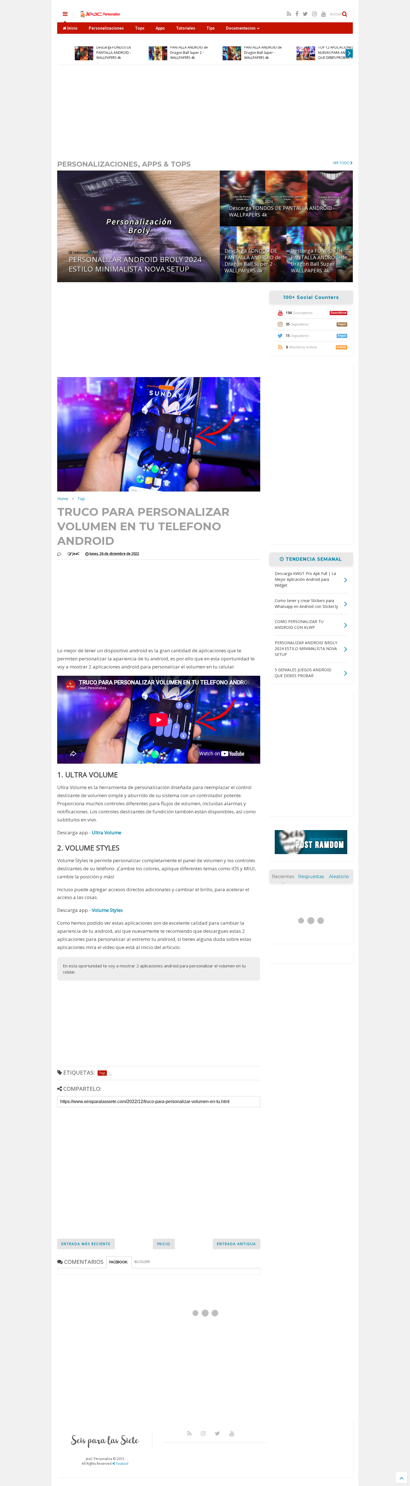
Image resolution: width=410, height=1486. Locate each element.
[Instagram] (314, 13)
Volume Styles (107, 910)
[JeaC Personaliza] (100, 15)
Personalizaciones (106, 28)
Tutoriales (185, 28)
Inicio (72, 28)
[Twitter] (305, 13)
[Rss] (289, 13)
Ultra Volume (106, 832)
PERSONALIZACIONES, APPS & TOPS (124, 164)
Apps (160, 28)
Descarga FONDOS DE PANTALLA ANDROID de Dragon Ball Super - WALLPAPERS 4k (249, 50)
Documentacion (240, 28)
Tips (210, 28)
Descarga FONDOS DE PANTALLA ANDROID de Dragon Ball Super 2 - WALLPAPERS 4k (175, 50)
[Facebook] (296, 13)
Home (62, 498)
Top (81, 498)
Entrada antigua (236, 1243)
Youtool (121, 1463)
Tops (139, 28)
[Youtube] (323, 13)
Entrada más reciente (85, 1243)
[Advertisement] (205, 112)
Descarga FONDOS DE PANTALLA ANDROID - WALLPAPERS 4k (100, 52)
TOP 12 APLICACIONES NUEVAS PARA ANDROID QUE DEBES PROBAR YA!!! (324, 52)
